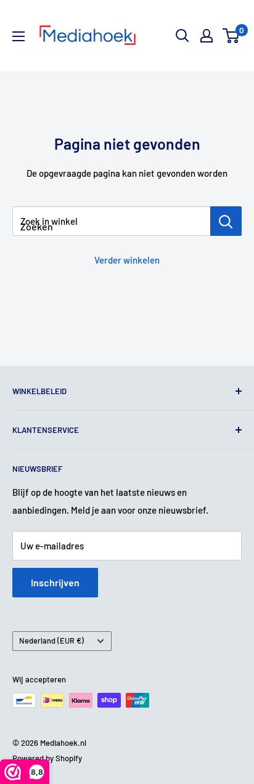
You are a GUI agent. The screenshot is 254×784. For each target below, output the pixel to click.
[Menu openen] (18, 36)
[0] (231, 35)
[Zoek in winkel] (226, 221)
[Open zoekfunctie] (182, 35)
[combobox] (111, 221)
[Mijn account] (206, 35)
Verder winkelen (127, 259)
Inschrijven (55, 582)
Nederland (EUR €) (51, 640)
